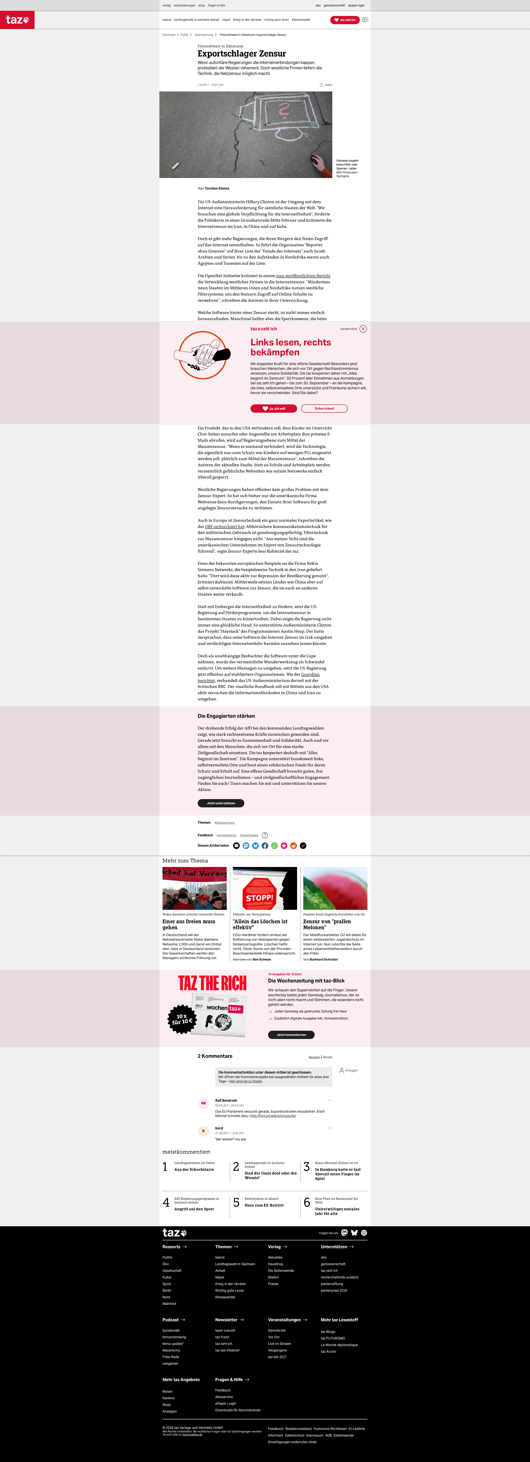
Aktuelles (275, 1257)
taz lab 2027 (277, 1357)
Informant (276, 1435)
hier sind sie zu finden (245, 1081)
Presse (273, 1284)
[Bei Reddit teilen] (293, 845)
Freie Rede (171, 1357)
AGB (328, 1435)
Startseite (169, 34)
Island (220, 1257)
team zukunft (225, 1330)
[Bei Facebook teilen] (265, 845)
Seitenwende (344, 1435)
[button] (365, 20)
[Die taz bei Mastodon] (344, 1235)
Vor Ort (273, 1337)
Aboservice (224, 1397)
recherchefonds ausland (339, 1277)
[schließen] (363, 329)
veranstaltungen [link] (184, 5)
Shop (167, 1405)
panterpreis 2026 (334, 1290)
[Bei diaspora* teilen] (284, 845)
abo (324, 1257)
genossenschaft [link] (334, 5)
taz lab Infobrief (227, 1350)
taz (175, 1233)
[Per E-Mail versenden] (236, 845)
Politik (184, 34)
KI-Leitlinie (357, 1429)
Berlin (167, 1290)
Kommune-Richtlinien (331, 1429)
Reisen (168, 1391)
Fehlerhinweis (249, 835)
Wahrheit (169, 1304)
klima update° (173, 1344)
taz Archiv (328, 1351)
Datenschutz (295, 1435)
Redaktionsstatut (299, 1429)
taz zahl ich (329, 1270)
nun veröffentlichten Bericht (303, 275)
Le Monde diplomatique (339, 1345)
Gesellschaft (172, 1270)
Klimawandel (225, 1297)
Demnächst (277, 1330)
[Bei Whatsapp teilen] (274, 845)
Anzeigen (170, 1411)
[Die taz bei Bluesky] (354, 1235)
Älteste (327, 1057)
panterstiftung (332, 1284)
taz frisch (222, 1337)
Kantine (168, 1398)
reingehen (170, 1363)
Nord (166, 1297)
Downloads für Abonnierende (238, 1410)
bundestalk (171, 1330)
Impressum (315, 1435)
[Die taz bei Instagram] (364, 1235)
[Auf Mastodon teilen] (246, 845)
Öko (166, 1264)
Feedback (223, 1390)
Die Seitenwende (281, 1270)
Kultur (167, 1277)
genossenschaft (333, 1264)
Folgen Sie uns (328, 1233)
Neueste (314, 1057)
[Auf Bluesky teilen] (255, 845)
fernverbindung (174, 1337)
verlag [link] (167, 5)
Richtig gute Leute (229, 1290)
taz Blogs (328, 1332)
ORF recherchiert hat (224, 526)
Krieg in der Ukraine (230, 1284)
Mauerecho (171, 1350)
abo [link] (318, 5)
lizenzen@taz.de (192, 1434)
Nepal (219, 1277)
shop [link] (201, 5)
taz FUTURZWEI (333, 1338)
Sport (167, 1284)
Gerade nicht (348, 329)
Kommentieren (227, 835)
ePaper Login (225, 1403)
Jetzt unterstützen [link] (221, 803)
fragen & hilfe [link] (216, 5)
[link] (168, 20)
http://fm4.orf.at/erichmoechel (273, 1116)
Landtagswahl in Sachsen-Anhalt (235, 1267)
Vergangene (277, 1350)
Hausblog (275, 1264)
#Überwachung (224, 823)
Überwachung (204, 34)
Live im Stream (279, 1344)
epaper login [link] (356, 5)
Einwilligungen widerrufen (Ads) (292, 1442)
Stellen (273, 1277)
